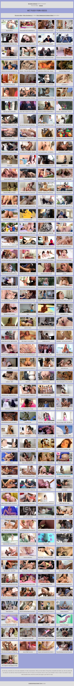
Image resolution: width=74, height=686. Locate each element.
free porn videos (18, 15)
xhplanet (41, 5)
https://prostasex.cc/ (28, 15)
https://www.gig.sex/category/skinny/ (45, 15)
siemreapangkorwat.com (35, 683)
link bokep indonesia (32, 3)
